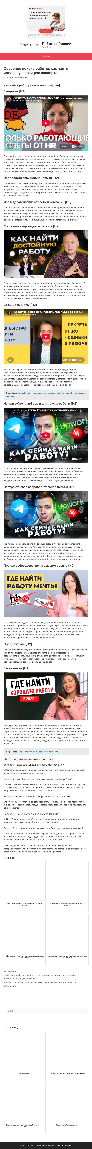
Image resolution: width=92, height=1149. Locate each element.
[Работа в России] (30, 45)
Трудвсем (11, 971)
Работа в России (56, 43)
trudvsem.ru (67, 1145)
